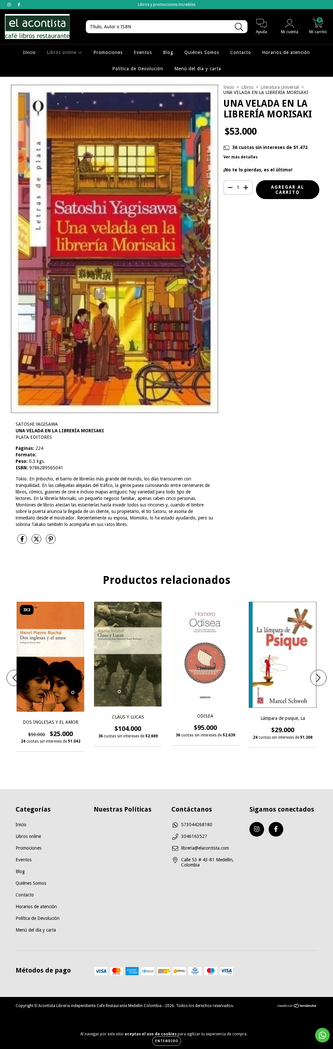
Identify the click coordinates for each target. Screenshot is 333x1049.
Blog (168, 52)
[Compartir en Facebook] (22, 541)
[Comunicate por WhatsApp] (322, 1035)
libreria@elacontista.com (205, 848)
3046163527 (194, 836)
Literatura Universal (279, 87)
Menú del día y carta (197, 68)
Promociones (108, 52)
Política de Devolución (137, 68)
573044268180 (196, 824)
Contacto (240, 52)
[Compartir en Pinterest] (51, 541)
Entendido (166, 1041)
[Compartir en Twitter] (37, 541)
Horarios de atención (286, 52)
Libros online (62, 52)
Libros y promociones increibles (166, 4)
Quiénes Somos (201, 52)
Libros (247, 87)
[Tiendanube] (297, 1006)
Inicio (29, 52)
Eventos (143, 52)
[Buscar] (239, 27)
